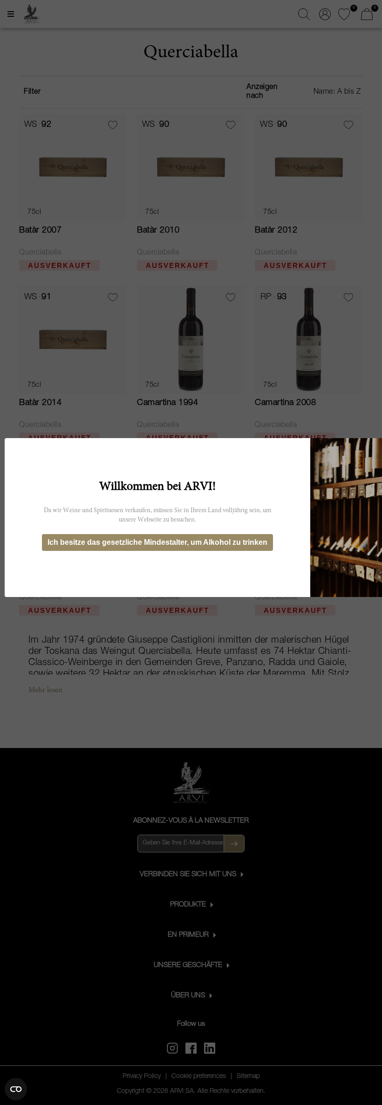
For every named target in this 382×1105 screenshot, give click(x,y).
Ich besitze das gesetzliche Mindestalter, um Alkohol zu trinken (157, 542)
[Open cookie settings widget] (16, 1089)
